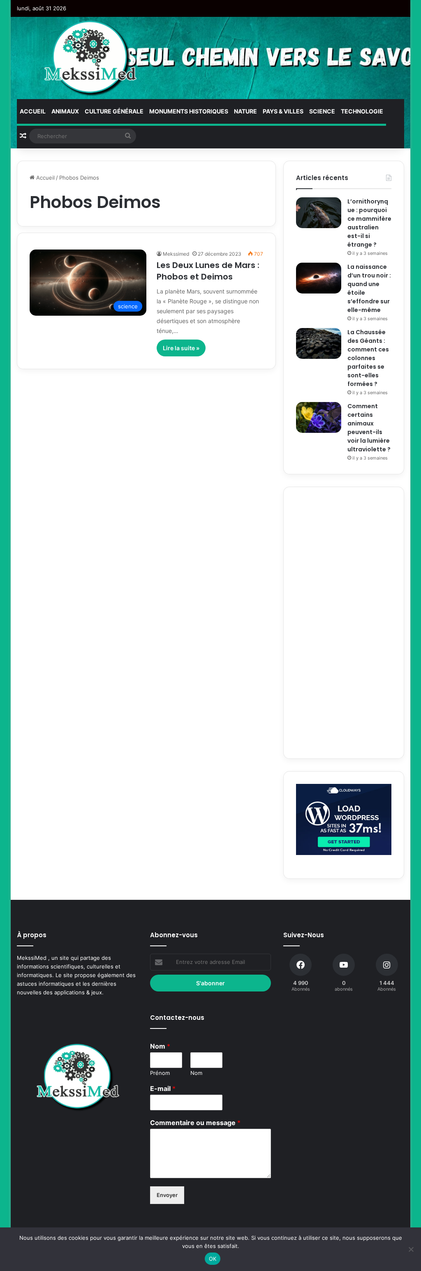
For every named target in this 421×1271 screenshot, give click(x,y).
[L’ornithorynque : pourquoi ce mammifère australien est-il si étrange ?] (318, 212)
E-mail (163, 1088)
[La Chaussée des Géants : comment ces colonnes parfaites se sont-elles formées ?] (318, 343)
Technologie (362, 111)
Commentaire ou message (195, 1122)
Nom (160, 1046)
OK (213, 1258)
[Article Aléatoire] (23, 136)
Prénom (160, 1073)
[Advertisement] (343, 622)
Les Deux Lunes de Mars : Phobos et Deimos (208, 270)
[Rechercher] (128, 136)
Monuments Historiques (188, 111)
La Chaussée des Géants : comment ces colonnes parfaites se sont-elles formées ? (368, 358)
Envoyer (167, 1195)
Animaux (65, 111)
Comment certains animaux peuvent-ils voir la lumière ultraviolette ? (369, 427)
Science (322, 111)
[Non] (411, 1249)
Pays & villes (283, 111)
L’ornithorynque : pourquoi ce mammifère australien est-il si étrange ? (369, 223)
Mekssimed (176, 254)
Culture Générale (114, 111)
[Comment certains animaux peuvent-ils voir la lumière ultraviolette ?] (318, 417)
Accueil (33, 111)
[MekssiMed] (91, 58)
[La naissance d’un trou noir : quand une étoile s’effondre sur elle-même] (318, 278)
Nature (245, 111)
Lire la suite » (181, 347)
